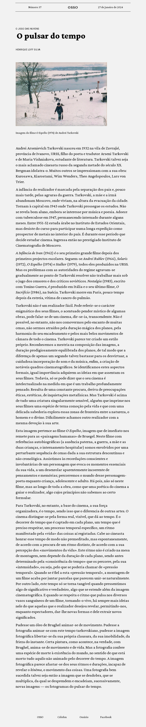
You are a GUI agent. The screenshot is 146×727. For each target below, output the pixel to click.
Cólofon (62, 717)
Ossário (84, 717)
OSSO (73, 7)
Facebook (105, 717)
